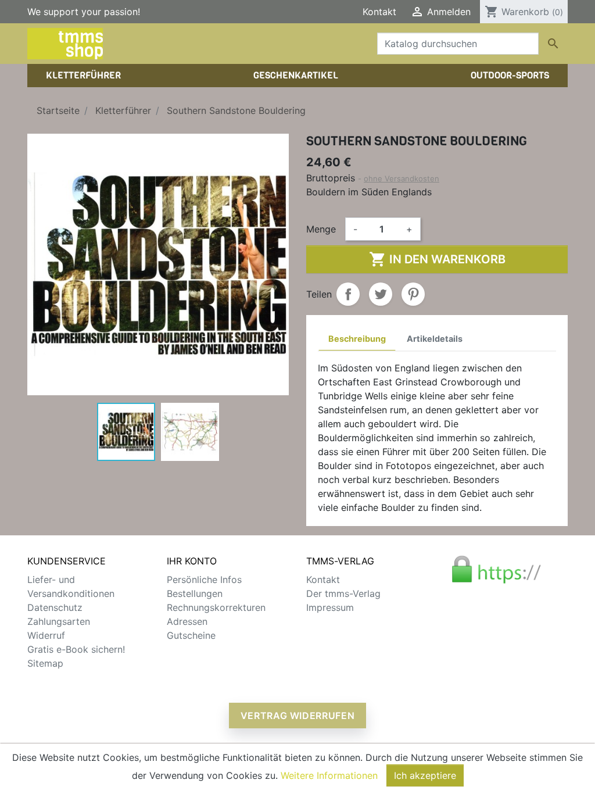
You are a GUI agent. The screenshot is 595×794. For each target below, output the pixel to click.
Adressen (187, 621)
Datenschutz (55, 607)
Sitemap (45, 663)
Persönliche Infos (204, 579)
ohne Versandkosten (401, 178)
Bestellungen (195, 593)
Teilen (348, 294)
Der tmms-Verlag (343, 593)
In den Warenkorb (437, 259)
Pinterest (413, 294)
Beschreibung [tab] (357, 339)
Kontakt (379, 11)
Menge (321, 229)
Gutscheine (191, 635)
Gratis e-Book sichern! (76, 649)
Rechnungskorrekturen (216, 607)
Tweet (380, 294)
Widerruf (46, 635)
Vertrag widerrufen (298, 715)
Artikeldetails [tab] (435, 339)
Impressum (330, 607)
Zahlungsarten (58, 621)
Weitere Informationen (329, 775)
